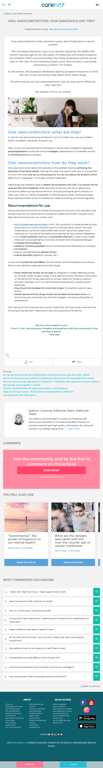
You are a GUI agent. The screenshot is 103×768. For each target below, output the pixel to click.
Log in (73, 764)
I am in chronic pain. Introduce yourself (30, 610)
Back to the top (91, 686)
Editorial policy (35, 711)
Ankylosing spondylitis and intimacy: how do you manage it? (42, 667)
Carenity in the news (37, 709)
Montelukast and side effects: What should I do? (34, 657)
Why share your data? (14, 707)
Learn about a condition (62, 709)
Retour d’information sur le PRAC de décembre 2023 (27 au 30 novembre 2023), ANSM (48, 378)
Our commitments (13, 727)
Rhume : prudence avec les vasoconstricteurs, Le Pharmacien (35, 388)
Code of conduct (36, 713)
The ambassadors (12, 711)
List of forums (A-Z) (60, 713)
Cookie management (37, 720)
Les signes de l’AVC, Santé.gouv (19, 395)
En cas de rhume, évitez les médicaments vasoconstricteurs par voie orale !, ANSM (46, 375)
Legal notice (34, 716)
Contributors (10, 716)
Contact (32, 723)
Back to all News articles (18, 13)
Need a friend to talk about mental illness (31, 629)
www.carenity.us (19, 743)
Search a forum (59, 707)
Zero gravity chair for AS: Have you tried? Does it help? (37, 648)
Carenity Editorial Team (65, 29)
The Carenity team (12, 709)
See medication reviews (62, 711)
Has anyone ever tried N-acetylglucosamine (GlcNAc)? (38, 676)
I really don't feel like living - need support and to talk (37, 591)
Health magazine (60, 704)
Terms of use (34, 718)
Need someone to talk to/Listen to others (31, 601)
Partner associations (13, 713)
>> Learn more (72, 428)
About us (9, 704)
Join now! (51, 470)
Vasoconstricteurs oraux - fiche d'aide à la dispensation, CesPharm (38, 391)
